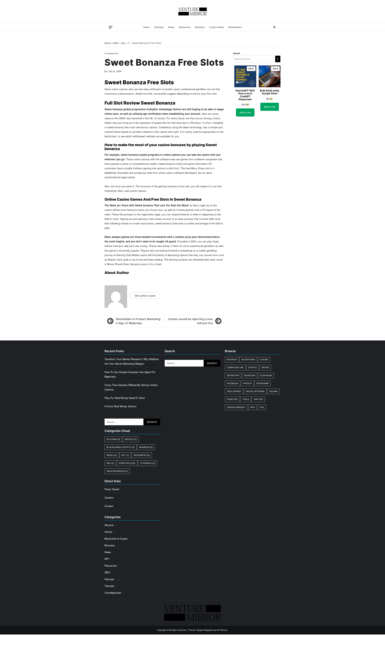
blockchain (248, 359)
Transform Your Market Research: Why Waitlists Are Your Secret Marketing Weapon (132, 361)
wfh (252, 407)
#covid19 (232, 359)
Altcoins (113, 439)
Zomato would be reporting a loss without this (190, 321)
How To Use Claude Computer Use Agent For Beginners (130, 374)
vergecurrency (236, 407)
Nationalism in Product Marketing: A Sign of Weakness (138, 321)
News (171, 27)
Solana (273, 391)
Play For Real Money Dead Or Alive (125, 398)
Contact (109, 506)
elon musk (266, 375)
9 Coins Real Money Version (120, 406)
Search (236, 53)
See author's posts (145, 295)
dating (265, 367)
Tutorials (147, 463)
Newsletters (235, 27)
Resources (185, 27)
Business (200, 27)
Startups (159, 27)
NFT (125, 455)
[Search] (277, 59)
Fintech (247, 383)
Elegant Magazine (205, 630)
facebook (232, 383)
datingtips (233, 375)
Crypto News (216, 27)
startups (232, 399)
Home (146, 27)
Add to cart (245, 112)
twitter (258, 399)
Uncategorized (117, 471)
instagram (262, 383)
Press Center (112, 489)
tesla (245, 399)
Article (131, 439)
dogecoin (249, 375)
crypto (252, 367)
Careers (109, 497)
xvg (262, 407)
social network (255, 391)
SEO (110, 463)
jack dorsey (234, 391)
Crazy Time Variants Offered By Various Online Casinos (131, 387)
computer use (235, 367)
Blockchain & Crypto (120, 447)
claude (264, 359)
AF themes (222, 630)
